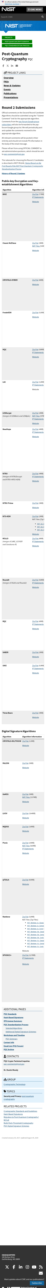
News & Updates (12, 85)
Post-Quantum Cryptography (17, 41)
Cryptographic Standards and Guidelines (20, 1111)
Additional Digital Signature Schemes (21, 1032)
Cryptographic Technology (14, 1084)
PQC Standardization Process (17, 45)
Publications (10, 93)
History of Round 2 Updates (13, 173)
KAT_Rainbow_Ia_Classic (35, 923)
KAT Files (36, 246)
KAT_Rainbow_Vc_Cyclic (35, 947)
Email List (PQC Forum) (14, 1046)
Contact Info (9, 1042)
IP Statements (38, 197)
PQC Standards (10, 1014)
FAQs (6, 81)
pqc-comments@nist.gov (14, 154)
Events (7, 89)
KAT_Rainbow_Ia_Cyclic (35, 929)
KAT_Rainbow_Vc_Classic (35, 941)
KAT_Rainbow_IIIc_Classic (36, 932)
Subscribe (37, 1283)
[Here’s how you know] (23, 3)
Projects (8, 37)
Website (35, 201)
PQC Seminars (11, 1039)
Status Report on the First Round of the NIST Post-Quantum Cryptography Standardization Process (22, 166)
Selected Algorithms (14, 1028)
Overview (9, 77)
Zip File (35, 194)
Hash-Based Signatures (13, 1017)
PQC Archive (9, 1049)
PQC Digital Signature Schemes (16, 1126)
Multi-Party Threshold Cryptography (18, 1123)
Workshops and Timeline (14, 1035)
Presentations (11, 97)
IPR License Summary (13, 1021)
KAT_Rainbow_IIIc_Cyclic (35, 938)
